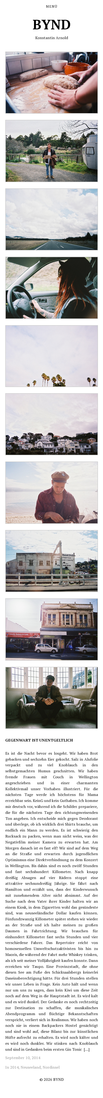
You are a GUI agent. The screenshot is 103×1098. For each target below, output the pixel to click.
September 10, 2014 (22, 1057)
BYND (52, 24)
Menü (51, 6)
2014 (14, 1067)
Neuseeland (31, 1067)
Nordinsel (51, 1067)
